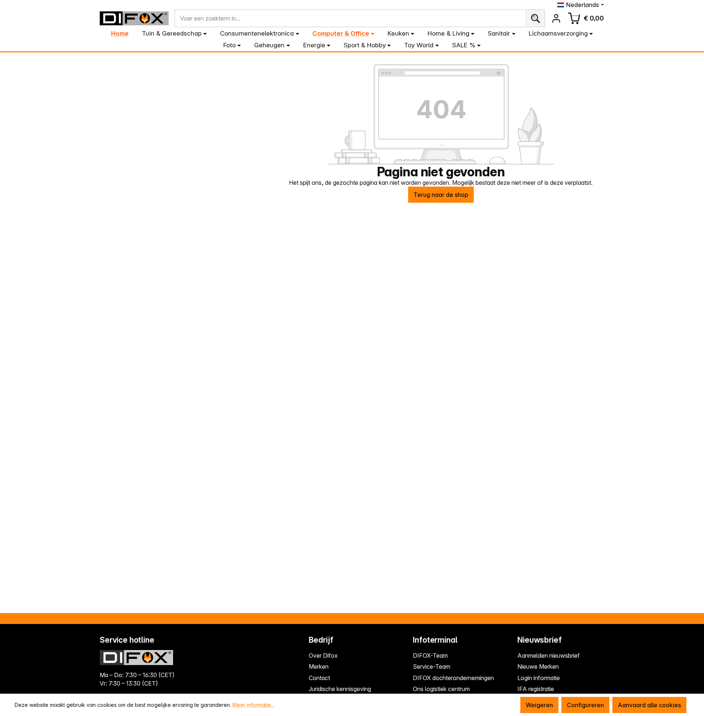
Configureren (585, 705)
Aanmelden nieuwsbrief (548, 655)
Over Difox (323, 655)
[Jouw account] (556, 18)
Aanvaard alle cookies (649, 705)
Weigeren (539, 705)
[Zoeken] (535, 18)
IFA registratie (535, 689)
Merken (319, 666)
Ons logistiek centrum (441, 689)
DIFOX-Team (430, 655)
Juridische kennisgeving (340, 689)
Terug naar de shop (441, 194)
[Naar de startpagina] (134, 18)
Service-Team (431, 666)
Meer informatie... (253, 705)
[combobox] (350, 18)
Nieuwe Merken (538, 666)
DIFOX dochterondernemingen (453, 678)
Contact (319, 678)
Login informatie (538, 678)
